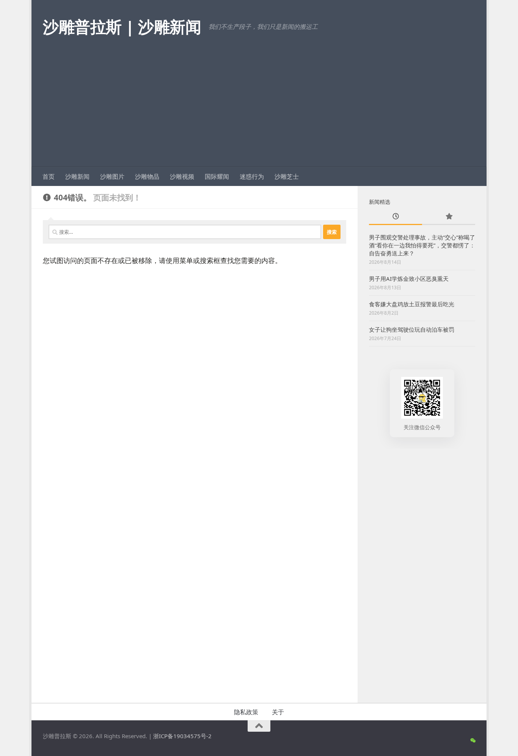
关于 (278, 712)
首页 (48, 176)
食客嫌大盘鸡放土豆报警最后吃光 (411, 304)
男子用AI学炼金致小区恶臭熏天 (409, 278)
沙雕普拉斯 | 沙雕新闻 (122, 26)
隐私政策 (246, 712)
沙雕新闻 (77, 176)
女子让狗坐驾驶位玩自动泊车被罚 (411, 329)
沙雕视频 (182, 176)
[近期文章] (395, 217)
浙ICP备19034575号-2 (182, 736)
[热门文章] (448, 217)
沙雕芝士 (287, 176)
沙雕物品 (147, 176)
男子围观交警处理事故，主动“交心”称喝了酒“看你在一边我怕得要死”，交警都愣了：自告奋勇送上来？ (422, 245)
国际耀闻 (217, 176)
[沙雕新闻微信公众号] (472, 740)
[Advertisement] (259, 110)
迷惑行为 (252, 176)
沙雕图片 (112, 176)
